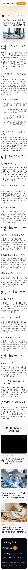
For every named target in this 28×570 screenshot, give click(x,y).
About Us (5, 565)
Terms (15, 565)
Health (24, 15)
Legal (20, 565)
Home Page (7, 554)
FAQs (20, 554)
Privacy (10, 565)
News (14, 554)
